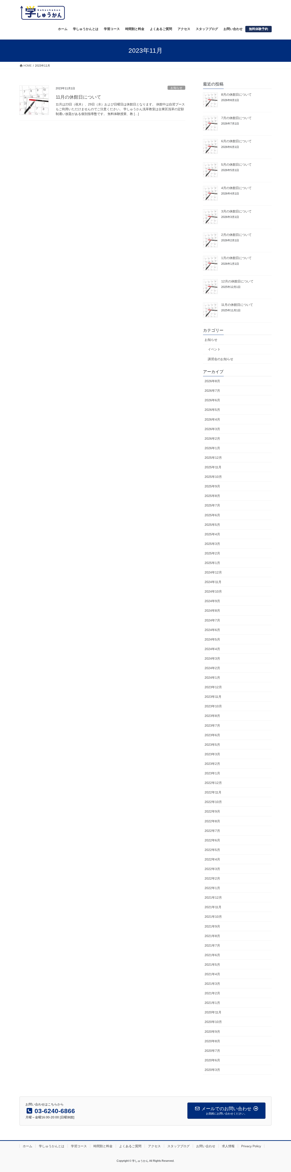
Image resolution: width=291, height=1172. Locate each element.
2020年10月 (213, 1022)
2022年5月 (212, 850)
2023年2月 (212, 764)
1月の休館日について (236, 258)
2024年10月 (213, 591)
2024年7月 (212, 620)
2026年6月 (212, 400)
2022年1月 (212, 888)
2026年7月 (212, 390)
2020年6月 (212, 1060)
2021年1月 (212, 1003)
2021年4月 (212, 974)
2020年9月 (212, 1031)
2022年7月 (212, 831)
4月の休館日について (236, 188)
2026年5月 (212, 409)
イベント (214, 349)
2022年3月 (212, 869)
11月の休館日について (78, 97)
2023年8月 (212, 716)
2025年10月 (213, 477)
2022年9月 (212, 811)
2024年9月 (212, 601)
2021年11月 (213, 907)
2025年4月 (212, 534)
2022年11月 (213, 792)
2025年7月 (212, 505)
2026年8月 (212, 381)
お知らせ (176, 88)
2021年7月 (212, 945)
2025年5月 (212, 524)
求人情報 (228, 1146)
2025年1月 (212, 563)
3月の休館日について (236, 211)
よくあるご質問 (130, 1146)
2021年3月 (212, 983)
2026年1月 (212, 448)
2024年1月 (212, 677)
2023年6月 (212, 735)
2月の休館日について (236, 235)
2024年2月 (212, 668)
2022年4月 (212, 859)
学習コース (79, 1146)
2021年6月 (212, 955)
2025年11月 (213, 467)
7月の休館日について (236, 118)
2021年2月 (212, 993)
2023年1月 (212, 773)
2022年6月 (212, 840)
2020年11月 (213, 1012)
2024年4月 (212, 649)
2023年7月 (212, 725)
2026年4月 (212, 419)
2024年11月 (213, 582)
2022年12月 (213, 783)
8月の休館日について (236, 94)
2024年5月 (212, 639)
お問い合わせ (205, 1146)
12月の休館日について (237, 281)
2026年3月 (212, 429)
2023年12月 (213, 687)
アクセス (154, 1146)
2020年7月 (212, 1050)
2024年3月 (212, 658)
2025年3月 (212, 544)
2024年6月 (212, 630)
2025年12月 (213, 457)
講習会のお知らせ (220, 359)
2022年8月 (212, 821)
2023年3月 (212, 754)
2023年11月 (213, 696)
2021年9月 (212, 926)
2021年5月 (212, 964)
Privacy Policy (251, 1146)
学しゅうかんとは (51, 1146)
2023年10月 (213, 706)
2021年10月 (213, 916)
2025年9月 (212, 486)
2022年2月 (212, 878)
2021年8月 (212, 936)
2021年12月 (213, 897)
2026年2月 (212, 438)
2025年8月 (212, 496)
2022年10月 (213, 802)
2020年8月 (212, 1041)
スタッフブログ (178, 1146)
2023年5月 (212, 744)
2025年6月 (212, 515)
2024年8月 (212, 610)
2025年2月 (212, 553)
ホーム (27, 1146)
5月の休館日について (236, 164)
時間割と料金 (103, 1146)
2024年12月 (213, 572)
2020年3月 (212, 1070)
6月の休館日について (236, 141)
